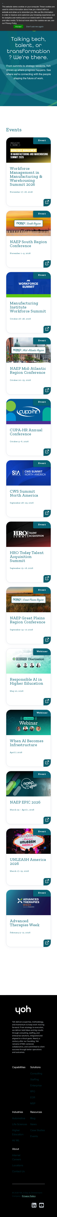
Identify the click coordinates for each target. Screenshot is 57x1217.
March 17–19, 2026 (19, 871)
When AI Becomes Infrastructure (26, 742)
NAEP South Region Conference (28, 243)
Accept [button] (18, 26)
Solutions (35, 1067)
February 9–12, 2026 (20, 932)
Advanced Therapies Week (25, 922)
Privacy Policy (29, 1196)
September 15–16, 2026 (21, 568)
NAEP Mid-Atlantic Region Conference (28, 370)
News (33, 1124)
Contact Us (18, 1171)
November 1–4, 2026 (20, 253)
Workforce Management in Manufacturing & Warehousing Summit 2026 (26, 176)
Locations (17, 1165)
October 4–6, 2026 (19, 441)
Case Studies (37, 1130)
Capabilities (18, 1067)
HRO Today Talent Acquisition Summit (27, 556)
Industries (17, 1111)
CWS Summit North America (24, 493)
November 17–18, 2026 (21, 192)
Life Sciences (19, 1124)
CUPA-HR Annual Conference (26, 431)
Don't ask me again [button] (35, 26)
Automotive (18, 1118)
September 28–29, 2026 (22, 503)
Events (34, 1136)
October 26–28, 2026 (20, 318)
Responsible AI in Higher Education (26, 681)
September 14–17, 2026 (21, 629)
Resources (36, 1111)
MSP (32, 1103)
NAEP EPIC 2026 (25, 802)
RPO (32, 1091)
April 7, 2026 (16, 752)
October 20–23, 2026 (20, 380)
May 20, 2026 (16, 691)
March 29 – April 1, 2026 (22, 809)
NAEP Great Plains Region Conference (27, 619)
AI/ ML (15, 1140)
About (15, 1148)
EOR (32, 1097)
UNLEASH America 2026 (28, 861)
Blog (32, 1118)
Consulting (36, 1073)
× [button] (2, 3)
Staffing (34, 1079)
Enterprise (36, 1085)
